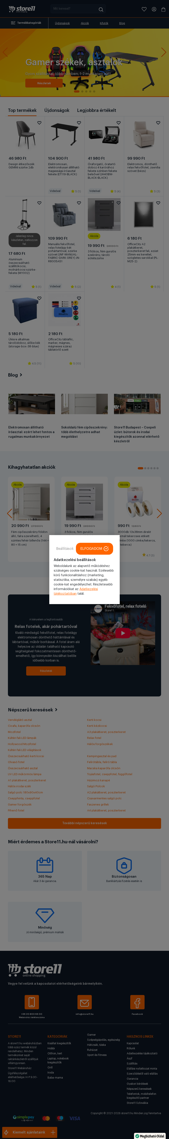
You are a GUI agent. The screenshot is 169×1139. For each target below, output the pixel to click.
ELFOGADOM (91, 548)
